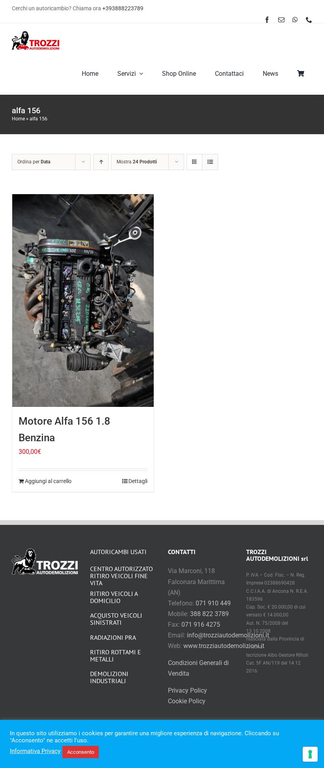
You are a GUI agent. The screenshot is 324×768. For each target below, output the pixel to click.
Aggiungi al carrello (48, 481)
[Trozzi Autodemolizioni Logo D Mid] (35, 34)
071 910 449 (213, 603)
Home (18, 119)
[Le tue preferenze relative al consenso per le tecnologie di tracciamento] (310, 754)
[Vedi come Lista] (210, 162)
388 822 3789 (209, 614)
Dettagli (137, 481)
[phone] (309, 20)
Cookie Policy (186, 701)
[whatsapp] (295, 20)
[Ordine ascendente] (101, 162)
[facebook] (267, 20)
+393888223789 (122, 8)
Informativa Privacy (35, 751)
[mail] (281, 20)
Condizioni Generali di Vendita (198, 668)
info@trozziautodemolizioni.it (228, 635)
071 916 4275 (200, 624)
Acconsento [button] (80, 752)
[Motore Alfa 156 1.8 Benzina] (83, 300)
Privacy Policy (187, 690)
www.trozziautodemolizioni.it (223, 646)
